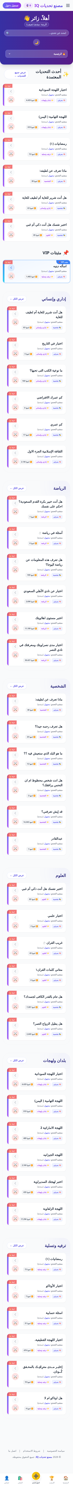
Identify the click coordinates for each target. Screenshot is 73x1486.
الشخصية (58, 686)
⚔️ (11, 99)
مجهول (51, 94)
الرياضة (59, 488)
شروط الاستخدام (31, 1450)
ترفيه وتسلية (55, 1245)
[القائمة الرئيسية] (68, 5)
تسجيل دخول (11, 5)
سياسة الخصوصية (56, 1450)
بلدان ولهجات (54, 1060)
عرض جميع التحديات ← (20, 74)
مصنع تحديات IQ (48, 5)
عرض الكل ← (17, 298)
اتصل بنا (12, 1450)
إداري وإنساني (54, 299)
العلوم (61, 875)
